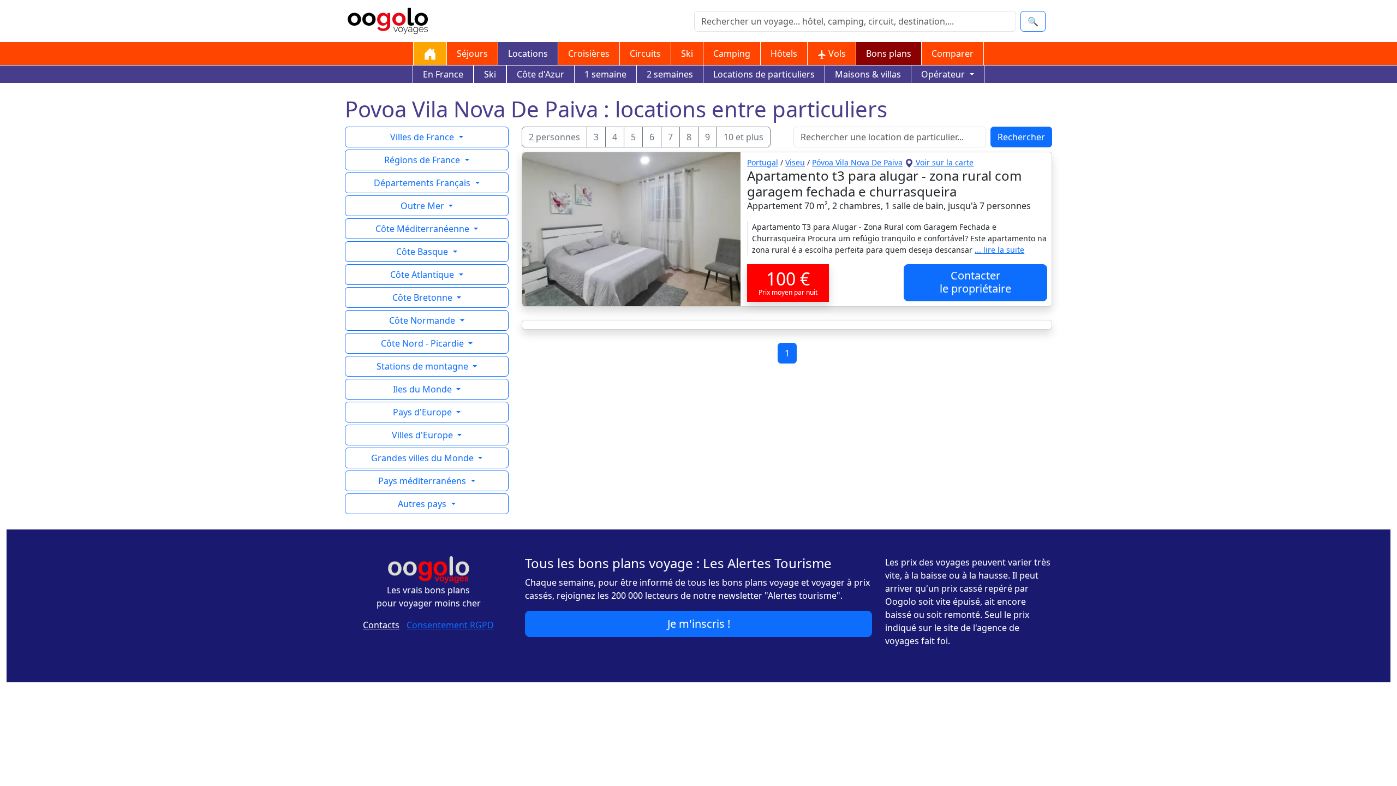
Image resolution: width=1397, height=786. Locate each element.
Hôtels (784, 53)
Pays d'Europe (423, 412)
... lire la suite (999, 250)
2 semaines (670, 74)
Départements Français (423, 183)
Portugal (762, 162)
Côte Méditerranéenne (423, 229)
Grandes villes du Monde (423, 458)
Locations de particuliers (764, 74)
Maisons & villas (868, 74)
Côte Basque (423, 252)
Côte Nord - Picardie (423, 343)
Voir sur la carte (944, 162)
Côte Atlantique (423, 275)
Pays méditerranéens (423, 481)
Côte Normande (423, 320)
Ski (687, 53)
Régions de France (423, 160)
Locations (528, 53)
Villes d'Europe (423, 435)
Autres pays (423, 504)
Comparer (953, 53)
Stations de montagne (423, 366)
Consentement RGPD (450, 625)
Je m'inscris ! (698, 623)
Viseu (795, 162)
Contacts (381, 625)
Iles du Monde (423, 389)
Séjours (472, 53)
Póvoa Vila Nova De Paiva (857, 162)
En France (443, 74)
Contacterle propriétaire (975, 282)
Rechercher (1021, 137)
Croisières (589, 53)
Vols (836, 53)
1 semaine (605, 74)
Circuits (645, 53)
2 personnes (554, 137)
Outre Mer (423, 206)
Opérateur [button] (944, 74)
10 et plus (743, 137)
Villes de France (423, 137)
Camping (731, 53)
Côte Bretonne (423, 297)
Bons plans (888, 53)
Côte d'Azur (540, 74)
